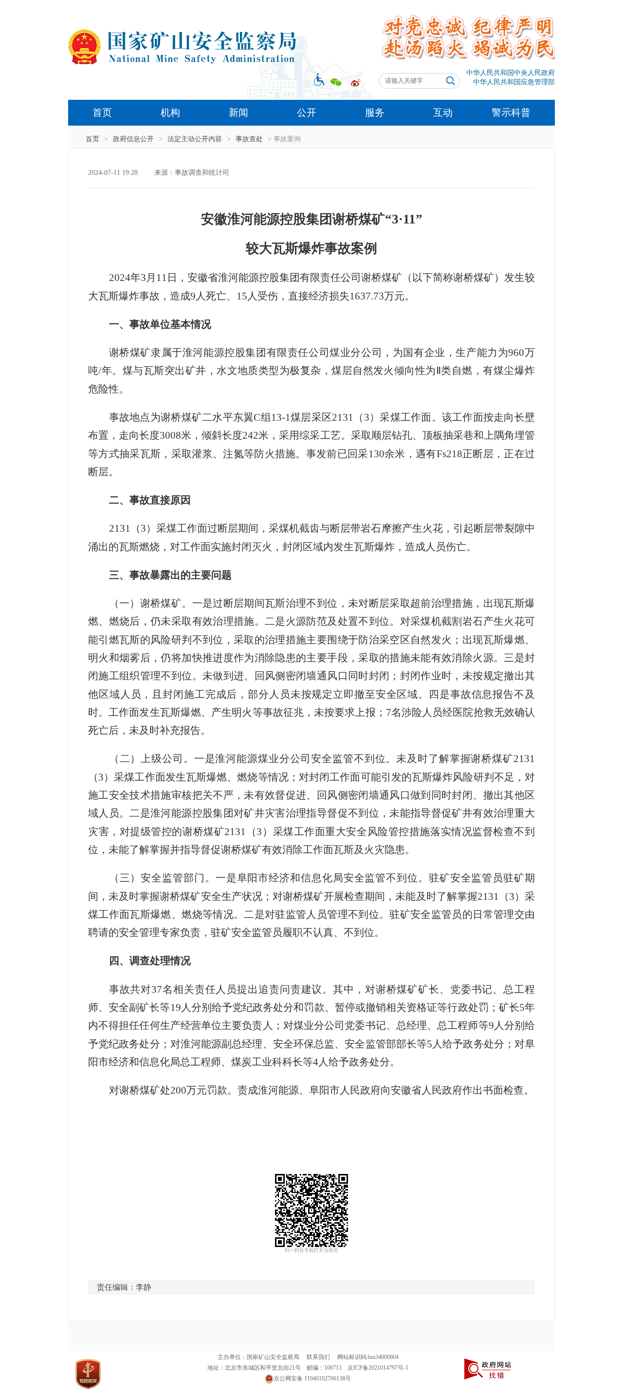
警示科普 (511, 112)
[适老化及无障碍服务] (317, 79)
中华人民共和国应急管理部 (514, 82)
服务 (375, 112)
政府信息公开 (133, 139)
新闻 (238, 112)
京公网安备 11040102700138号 (312, 1378)
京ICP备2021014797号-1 (378, 1367)
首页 (102, 112)
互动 (443, 112)
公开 (306, 112)
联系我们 (318, 1357)
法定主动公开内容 (194, 139)
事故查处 (249, 139)
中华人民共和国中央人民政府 (510, 72)
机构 (170, 112)
